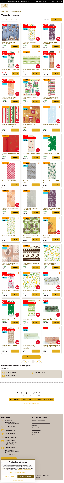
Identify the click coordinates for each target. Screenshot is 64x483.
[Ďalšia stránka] (40, 361)
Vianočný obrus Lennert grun (51, 153)
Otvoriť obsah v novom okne (32, 403)
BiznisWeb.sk (36, 477)
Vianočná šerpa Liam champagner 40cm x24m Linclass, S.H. (29, 347)
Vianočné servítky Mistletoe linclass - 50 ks (30, 291)
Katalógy (34, 425)
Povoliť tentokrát (14, 399)
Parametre (57, 19)
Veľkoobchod (35, 427)
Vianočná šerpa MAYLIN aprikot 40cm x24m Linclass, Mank (51, 346)
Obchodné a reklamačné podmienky (41, 423)
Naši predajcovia (36, 430)
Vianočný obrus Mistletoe (9, 235)
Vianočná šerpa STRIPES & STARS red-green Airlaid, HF (50, 97)
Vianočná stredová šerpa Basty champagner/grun (31, 318)
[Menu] (61, 5)
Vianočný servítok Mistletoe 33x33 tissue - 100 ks (50, 264)
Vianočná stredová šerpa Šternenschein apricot (9, 97)
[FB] (2, 1)
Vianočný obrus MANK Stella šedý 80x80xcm (30, 209)
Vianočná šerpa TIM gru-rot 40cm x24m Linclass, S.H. (50, 318)
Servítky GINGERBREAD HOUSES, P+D (8, 43)
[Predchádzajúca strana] (22, 361)
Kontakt (34, 434)
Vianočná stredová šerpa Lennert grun (9, 318)
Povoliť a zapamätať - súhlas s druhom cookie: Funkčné (38, 399)
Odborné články (36, 432)
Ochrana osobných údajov (38, 420)
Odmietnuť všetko (9, 476)
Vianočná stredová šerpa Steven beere (50, 43)
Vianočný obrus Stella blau (50, 124)
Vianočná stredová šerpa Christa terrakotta (50, 70)
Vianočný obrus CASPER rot (9, 180)
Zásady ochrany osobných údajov (41, 475)
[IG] (5, 1)
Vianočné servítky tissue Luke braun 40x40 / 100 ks (10, 264)
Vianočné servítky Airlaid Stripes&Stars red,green (9, 125)
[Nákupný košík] (57, 5)
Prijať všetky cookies (25, 476)
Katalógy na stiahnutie (9, 459)
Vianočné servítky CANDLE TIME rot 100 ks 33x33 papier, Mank (30, 126)
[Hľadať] (53, 5)
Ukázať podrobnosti (18, 480)
